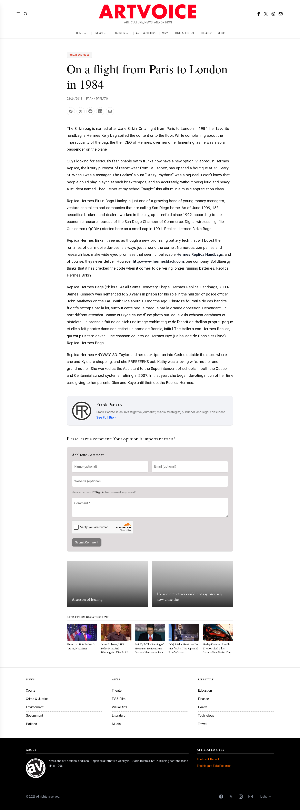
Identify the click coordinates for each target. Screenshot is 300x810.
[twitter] (266, 14)
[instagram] (273, 14)
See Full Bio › (106, 417)
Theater (117, 690)
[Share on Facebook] (71, 111)
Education (205, 690)
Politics (31, 724)
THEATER (206, 33)
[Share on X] (81, 111)
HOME (79, 33)
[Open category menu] (18, 14)
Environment (34, 707)
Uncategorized (79, 54)
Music (116, 724)
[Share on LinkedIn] (100, 111)
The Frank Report (208, 759)
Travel (202, 724)
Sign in (99, 492)
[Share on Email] (110, 111)
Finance (203, 699)
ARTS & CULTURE (146, 33)
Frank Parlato (97, 98)
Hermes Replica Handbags (200, 254)
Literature (119, 715)
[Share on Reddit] (90, 111)
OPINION (120, 33)
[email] (280, 14)
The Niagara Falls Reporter (214, 765)
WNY (165, 33)
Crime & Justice (37, 699)
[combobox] (266, 796)
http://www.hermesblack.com (158, 261)
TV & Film (119, 699)
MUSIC (222, 33)
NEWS (99, 33)
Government (34, 715)
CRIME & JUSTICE (184, 33)
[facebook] (258, 14)
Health (202, 707)
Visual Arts (119, 707)
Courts (30, 690)
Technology (206, 715)
